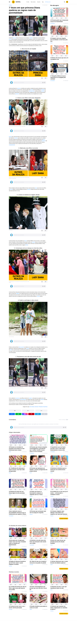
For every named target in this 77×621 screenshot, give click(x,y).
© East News (11, 230)
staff (11, 349)
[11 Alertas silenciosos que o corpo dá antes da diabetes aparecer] (59, 553)
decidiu (42, 91)
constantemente (12, 144)
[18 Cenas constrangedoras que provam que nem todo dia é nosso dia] (38, 579)
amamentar (18, 398)
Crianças (10, 5)
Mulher (10, 472)
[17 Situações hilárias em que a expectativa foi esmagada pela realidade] (59, 68)
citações (42, 399)
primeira (18, 88)
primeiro (28, 189)
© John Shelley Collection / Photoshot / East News (16, 387)
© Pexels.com (11, 177)
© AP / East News (11, 336)
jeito (44, 139)
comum (33, 242)
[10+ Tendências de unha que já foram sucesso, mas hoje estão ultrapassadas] (18, 460)
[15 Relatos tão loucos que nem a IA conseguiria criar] (59, 50)
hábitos (17, 293)
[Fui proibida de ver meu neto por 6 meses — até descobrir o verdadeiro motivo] (59, 484)
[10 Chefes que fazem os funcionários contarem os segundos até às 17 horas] (38, 484)
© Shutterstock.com (11, 281)
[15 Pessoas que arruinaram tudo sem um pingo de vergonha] (38, 503)
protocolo (43, 140)
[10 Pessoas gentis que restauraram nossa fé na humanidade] (59, 12)
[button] (15, 411)
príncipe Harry (31, 91)
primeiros (17, 93)
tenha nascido (21, 347)
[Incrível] (16, 1)
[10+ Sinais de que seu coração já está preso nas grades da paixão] (38, 553)
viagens (30, 398)
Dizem (10, 39)
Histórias (31, 496)
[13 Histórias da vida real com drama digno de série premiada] (18, 484)
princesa (14, 37)
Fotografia (31, 591)
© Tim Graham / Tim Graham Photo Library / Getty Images (17, 126)
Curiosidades (52, 23)
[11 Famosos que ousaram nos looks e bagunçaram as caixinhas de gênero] (59, 598)
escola (11, 189)
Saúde (51, 472)
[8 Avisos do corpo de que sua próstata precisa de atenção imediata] (59, 532)
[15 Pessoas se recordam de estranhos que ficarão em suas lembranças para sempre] (18, 439)
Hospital (43, 89)
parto (32, 89)
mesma (38, 296)
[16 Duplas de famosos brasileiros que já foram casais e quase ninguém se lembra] (18, 553)
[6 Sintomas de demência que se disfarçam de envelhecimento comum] (59, 460)
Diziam (10, 136)
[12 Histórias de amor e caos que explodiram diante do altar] (59, 579)
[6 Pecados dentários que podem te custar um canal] (38, 598)
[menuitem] (28, 2)
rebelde (30, 37)
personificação (23, 399)
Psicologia (31, 564)
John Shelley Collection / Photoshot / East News (38, 406)
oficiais (26, 244)
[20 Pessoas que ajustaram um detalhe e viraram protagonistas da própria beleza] (38, 460)
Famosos (52, 610)
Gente (51, 42)
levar (26, 240)
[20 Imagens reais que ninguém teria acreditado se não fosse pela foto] (59, 30)
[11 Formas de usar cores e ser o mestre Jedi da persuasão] (18, 598)
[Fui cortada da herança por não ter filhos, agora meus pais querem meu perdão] (18, 579)
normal (27, 348)
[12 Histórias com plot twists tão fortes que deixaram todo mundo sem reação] (38, 532)
